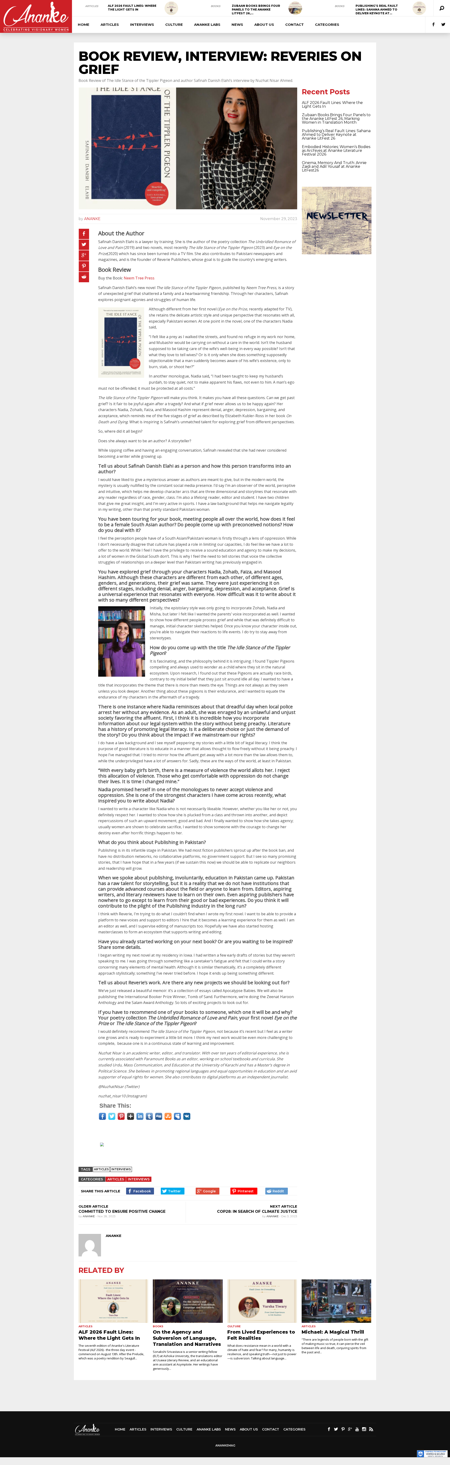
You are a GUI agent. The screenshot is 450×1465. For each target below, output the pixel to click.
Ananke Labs (207, 24)
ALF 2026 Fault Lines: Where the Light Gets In (132, 7)
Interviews (142, 24)
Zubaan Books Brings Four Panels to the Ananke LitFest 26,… (256, 9)
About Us (264, 24)
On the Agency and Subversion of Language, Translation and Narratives (187, 1338)
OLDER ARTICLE (93, 1206)
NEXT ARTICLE (283, 1206)
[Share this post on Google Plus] (84, 255)
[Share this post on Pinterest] (84, 266)
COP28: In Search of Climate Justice (257, 1211)
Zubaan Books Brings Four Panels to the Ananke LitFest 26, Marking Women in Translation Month (336, 119)
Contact (294, 24)
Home (83, 24)
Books (215, 6)
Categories (327, 24)
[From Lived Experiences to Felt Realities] (262, 1301)
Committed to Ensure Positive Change (122, 1211)
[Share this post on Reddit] (84, 277)
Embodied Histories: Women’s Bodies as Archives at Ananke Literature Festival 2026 (336, 150)
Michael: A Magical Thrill (333, 1332)
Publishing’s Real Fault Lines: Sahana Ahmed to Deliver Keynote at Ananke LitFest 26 (336, 135)
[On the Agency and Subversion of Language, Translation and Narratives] (187, 1301)
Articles (91, 6)
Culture (174, 24)
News (237, 24)
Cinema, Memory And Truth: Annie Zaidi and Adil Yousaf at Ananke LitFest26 (334, 166)
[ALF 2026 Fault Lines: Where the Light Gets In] (171, 8)
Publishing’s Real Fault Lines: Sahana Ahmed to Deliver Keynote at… (377, 9)
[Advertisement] (190, 1150)
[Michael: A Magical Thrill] (336, 1301)
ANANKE (92, 219)
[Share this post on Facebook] (84, 234)
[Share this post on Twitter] (84, 245)
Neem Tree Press (139, 278)
